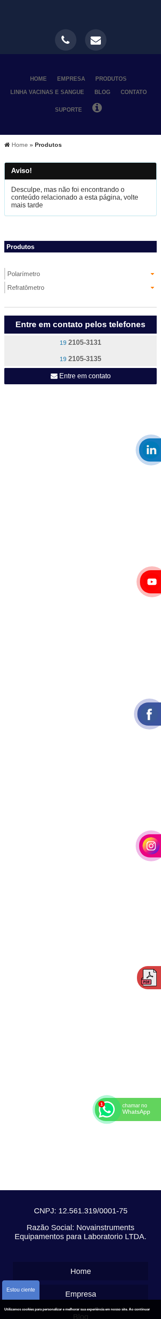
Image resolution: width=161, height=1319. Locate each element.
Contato (134, 92)
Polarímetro (23, 273)
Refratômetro (25, 287)
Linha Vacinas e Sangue (47, 92)
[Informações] (97, 108)
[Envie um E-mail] (95, 40)
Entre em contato (84, 376)
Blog (102, 92)
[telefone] (65, 40)
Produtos (111, 79)
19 (80, 342)
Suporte (68, 109)
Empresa (71, 79)
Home (38, 79)
